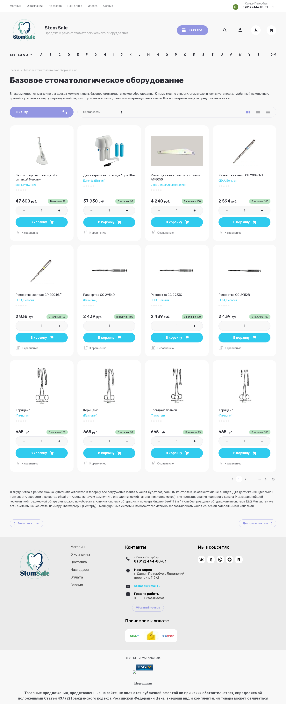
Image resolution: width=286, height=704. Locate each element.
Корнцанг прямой (164, 410)
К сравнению (30, 232)
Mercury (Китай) (26, 184)
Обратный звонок (148, 607)
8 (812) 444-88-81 (255, 7)
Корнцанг (23, 410)
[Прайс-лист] (268, 112)
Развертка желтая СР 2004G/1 (39, 295)
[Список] (258, 112)
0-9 (273, 55)
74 (273, 479)
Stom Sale (56, 28)
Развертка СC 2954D (99, 295)
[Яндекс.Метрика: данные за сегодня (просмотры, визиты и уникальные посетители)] (134, 672)
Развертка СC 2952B (234, 295)
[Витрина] (248, 112)
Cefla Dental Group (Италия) (168, 184)
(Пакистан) (90, 300)
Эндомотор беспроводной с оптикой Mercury (37, 177)
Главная (14, 70)
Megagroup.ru (143, 683)
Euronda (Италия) (94, 180)
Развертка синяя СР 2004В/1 (240, 175)
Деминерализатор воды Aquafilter (109, 175)
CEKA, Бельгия (227, 180)
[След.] (265, 479)
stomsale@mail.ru (147, 586)
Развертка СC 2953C (166, 295)
